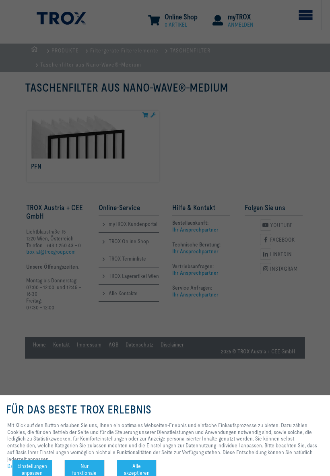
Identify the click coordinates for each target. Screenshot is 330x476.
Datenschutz (21, 466)
